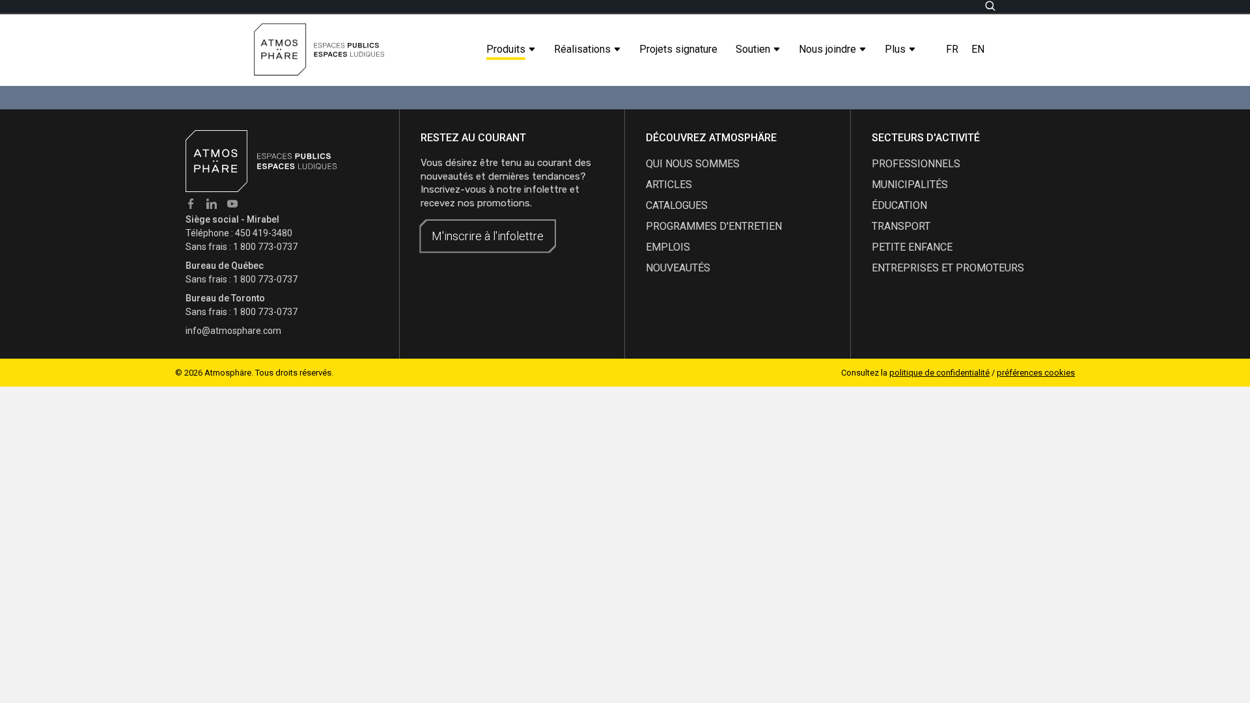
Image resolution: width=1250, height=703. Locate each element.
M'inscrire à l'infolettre (488, 236)
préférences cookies (1036, 373)
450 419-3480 (263, 233)
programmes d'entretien (714, 226)
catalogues (677, 205)
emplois (668, 247)
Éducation (899, 205)
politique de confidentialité (939, 373)
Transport (901, 226)
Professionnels (916, 164)
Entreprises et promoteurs (948, 268)
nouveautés (678, 268)
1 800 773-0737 (265, 246)
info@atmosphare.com (233, 330)
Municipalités (910, 184)
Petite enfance (912, 247)
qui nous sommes (693, 164)
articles (669, 184)
